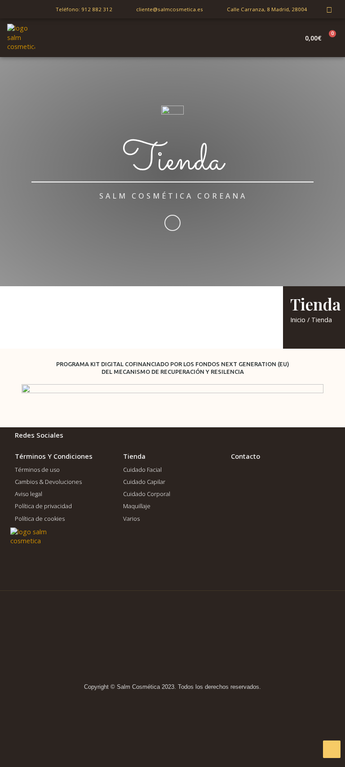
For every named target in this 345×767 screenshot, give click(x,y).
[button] (289, 38)
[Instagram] (329, 9)
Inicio (297, 319)
